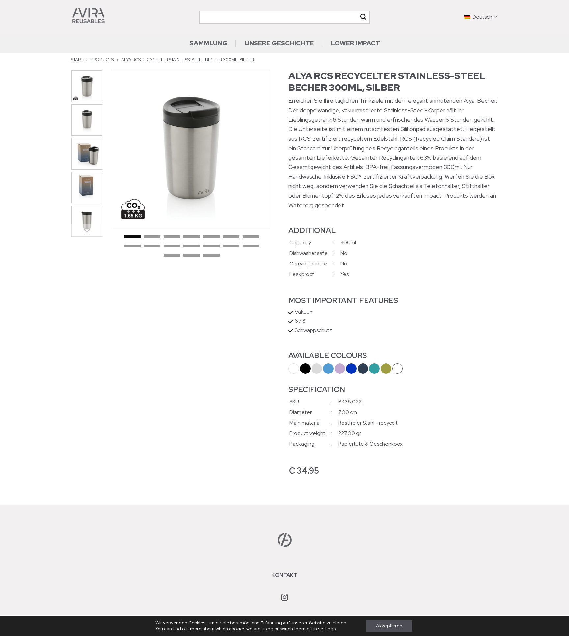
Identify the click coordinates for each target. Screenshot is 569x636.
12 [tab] (211, 246)
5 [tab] (211, 237)
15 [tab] (172, 255)
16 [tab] (191, 255)
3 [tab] (172, 237)
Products (102, 60)
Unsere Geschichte (279, 43)
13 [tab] (231, 246)
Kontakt (284, 575)
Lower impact (355, 43)
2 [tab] (152, 237)
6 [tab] (231, 237)
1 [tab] (132, 237)
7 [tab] (251, 237)
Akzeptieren (389, 626)
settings (327, 629)
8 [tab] (132, 246)
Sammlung (208, 43)
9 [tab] (152, 246)
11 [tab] (191, 246)
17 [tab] (211, 255)
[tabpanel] (191, 148)
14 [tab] (251, 246)
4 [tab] (191, 237)
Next (86, 230)
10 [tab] (172, 246)
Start (77, 60)
